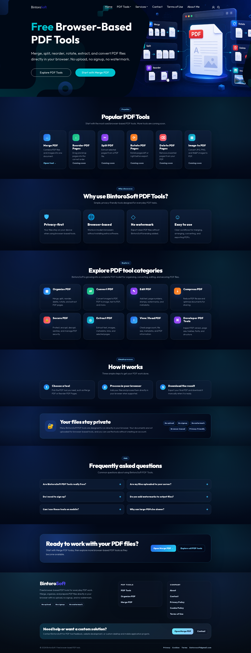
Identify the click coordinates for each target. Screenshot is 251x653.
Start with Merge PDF (95, 72)
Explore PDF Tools (51, 72)
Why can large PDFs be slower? (147, 509)
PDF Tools (126, 590)
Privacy (166, 647)
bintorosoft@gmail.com (200, 647)
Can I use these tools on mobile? (61, 509)
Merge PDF (126, 602)
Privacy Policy (177, 602)
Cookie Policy (177, 608)
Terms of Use (176, 614)
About (173, 590)
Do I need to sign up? (54, 496)
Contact (174, 596)
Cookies (176, 647)
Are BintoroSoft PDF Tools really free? (64, 484)
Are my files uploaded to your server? (150, 484)
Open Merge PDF (182, 631)
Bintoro (52, 583)
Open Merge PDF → (163, 548)
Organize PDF (128, 596)
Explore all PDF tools (191, 548)
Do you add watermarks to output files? (152, 496)
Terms (184, 647)
